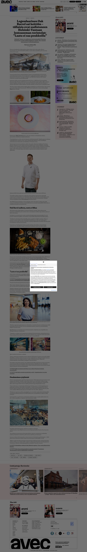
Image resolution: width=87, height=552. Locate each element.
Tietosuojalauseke (53, 290)
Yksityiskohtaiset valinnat (41, 264)
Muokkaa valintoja (37, 287)
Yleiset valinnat (33, 264)
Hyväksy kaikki (50, 287)
